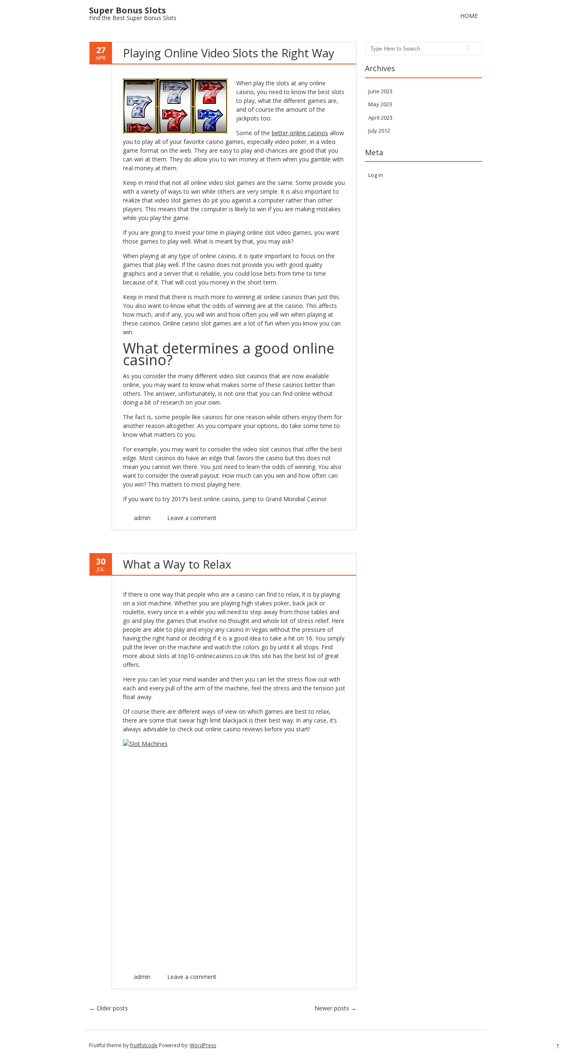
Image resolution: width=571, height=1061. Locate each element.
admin (142, 518)
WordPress (203, 1045)
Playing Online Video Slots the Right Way (228, 53)
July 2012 (379, 130)
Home (469, 16)
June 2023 (380, 91)
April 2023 (380, 117)
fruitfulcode (144, 1045)
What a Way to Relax (177, 564)
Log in (375, 175)
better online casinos (300, 133)
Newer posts (335, 1008)
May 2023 (380, 104)
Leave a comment (192, 518)
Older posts (108, 1008)
